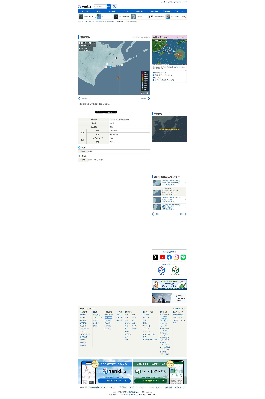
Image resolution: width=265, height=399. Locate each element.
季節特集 (166, 11)
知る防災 (158, 77)
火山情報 (108, 323)
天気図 (125, 11)
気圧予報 (83, 320)
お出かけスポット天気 (150, 340)
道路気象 (83, 342)
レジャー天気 (153, 11)
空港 (144, 320)
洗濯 (126, 317)
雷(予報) (82, 340)
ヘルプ (184, 2)
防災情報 (112, 11)
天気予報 (85, 11)
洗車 (126, 337)
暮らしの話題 (177, 317)
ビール (134, 328)
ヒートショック (165, 343)
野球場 (145, 323)
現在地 (114, 7)
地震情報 (109, 317)
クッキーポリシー (155, 387)
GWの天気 (164, 325)
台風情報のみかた (160, 72)
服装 (126, 320)
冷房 (133, 323)
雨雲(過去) (96, 315)
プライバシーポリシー (137, 387)
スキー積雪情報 (165, 348)
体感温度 (128, 334)
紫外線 (127, 331)
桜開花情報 (164, 320)
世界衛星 (119, 320)
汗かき (134, 317)
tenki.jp (85, 7)
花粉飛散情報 (164, 315)
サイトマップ (176, 2)
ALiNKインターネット (107, 387)
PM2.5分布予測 (85, 334)
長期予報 (83, 326)
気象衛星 (119, 317)
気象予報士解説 (178, 315)
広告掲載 (168, 387)
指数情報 (139, 11)
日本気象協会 (93, 387)
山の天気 (146, 315)
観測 (98, 11)
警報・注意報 (109, 315)
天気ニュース (180, 11)
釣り (144, 337)
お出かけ (128, 323)
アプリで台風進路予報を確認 (164, 80)
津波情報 (108, 320)
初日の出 (164, 353)
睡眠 (126, 340)
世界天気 (83, 317)
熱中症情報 (164, 334)
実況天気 (96, 320)
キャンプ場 (146, 331)
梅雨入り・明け (165, 329)
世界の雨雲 (83, 337)
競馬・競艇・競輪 (149, 334)
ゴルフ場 (146, 328)
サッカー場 (146, 326)
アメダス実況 (97, 317)
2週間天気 (83, 323)
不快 (133, 320)
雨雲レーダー (84, 328)
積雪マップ (83, 331)
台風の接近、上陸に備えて (163, 75)
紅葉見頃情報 (165, 339)
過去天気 (96, 323)
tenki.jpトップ (166, 2)
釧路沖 (112, 123)
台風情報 (108, 326)
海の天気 (146, 317)
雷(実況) (96, 326)
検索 (108, 6)
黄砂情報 (83, 345)
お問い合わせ (180, 387)
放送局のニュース (179, 320)
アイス (134, 326)
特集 (174, 323)
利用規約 (123, 387)
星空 (126, 326)
